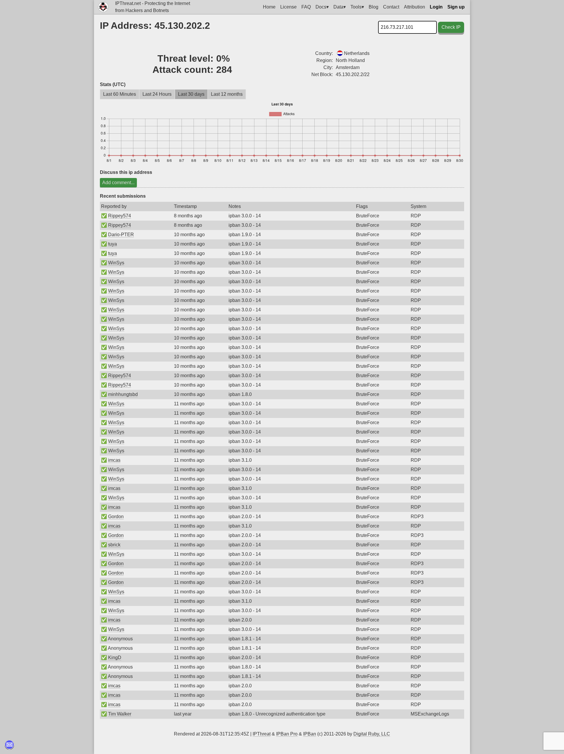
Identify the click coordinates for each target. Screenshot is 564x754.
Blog (373, 6)
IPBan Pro (287, 733)
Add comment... (118, 182)
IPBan (309, 733)
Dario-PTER (121, 234)
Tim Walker (119, 713)
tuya (112, 243)
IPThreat (262, 733)
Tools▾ (357, 6)
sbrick (114, 544)
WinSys (116, 262)
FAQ (306, 6)
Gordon (116, 516)
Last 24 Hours (157, 94)
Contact (391, 6)
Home (269, 6)
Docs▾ (322, 6)
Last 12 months (227, 94)
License (288, 6)
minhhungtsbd (123, 394)
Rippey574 (119, 215)
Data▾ (339, 6)
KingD (114, 657)
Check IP (451, 27)
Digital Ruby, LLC (371, 733)
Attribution (414, 6)
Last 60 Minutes (119, 94)
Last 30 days (191, 94)
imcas (114, 460)
